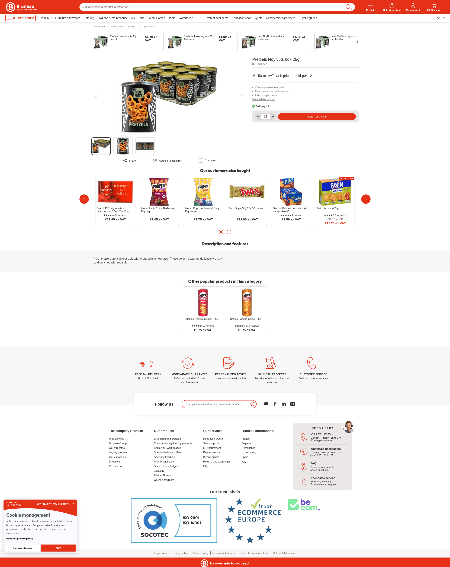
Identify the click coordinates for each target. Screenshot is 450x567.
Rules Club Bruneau (284, 553)
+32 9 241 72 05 (320, 434)
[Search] (348, 7)
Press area (115, 466)
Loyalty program (118, 452)
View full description (263, 99)
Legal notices (161, 553)
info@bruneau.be (323, 440)
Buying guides (211, 456)
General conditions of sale (254, 553)
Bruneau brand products (168, 438)
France (246, 438)
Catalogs (159, 470)
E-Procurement (212, 447)
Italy (244, 461)
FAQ (205, 466)
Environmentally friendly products (173, 443)
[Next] (242, 96)
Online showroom (164, 479)
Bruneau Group (118, 443)
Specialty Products (165, 456)
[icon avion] (252, 404)
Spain (245, 456)
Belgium (246, 443)
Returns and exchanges (217, 461)
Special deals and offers (167, 452)
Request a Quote (213, 438)
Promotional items (164, 461)
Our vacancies (117, 456)
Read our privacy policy (19, 538)
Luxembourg (249, 452)
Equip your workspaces (167, 447)
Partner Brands (162, 475)
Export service (211, 452)
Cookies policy (200, 553)
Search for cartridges (166, 466)
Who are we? (116, 438)
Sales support (211, 443)
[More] (273, 116)
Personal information (224, 553)
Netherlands (248, 447)
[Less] (258, 116)
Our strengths (117, 447)
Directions (115, 461)
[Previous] (96, 96)
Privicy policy (180, 553)
